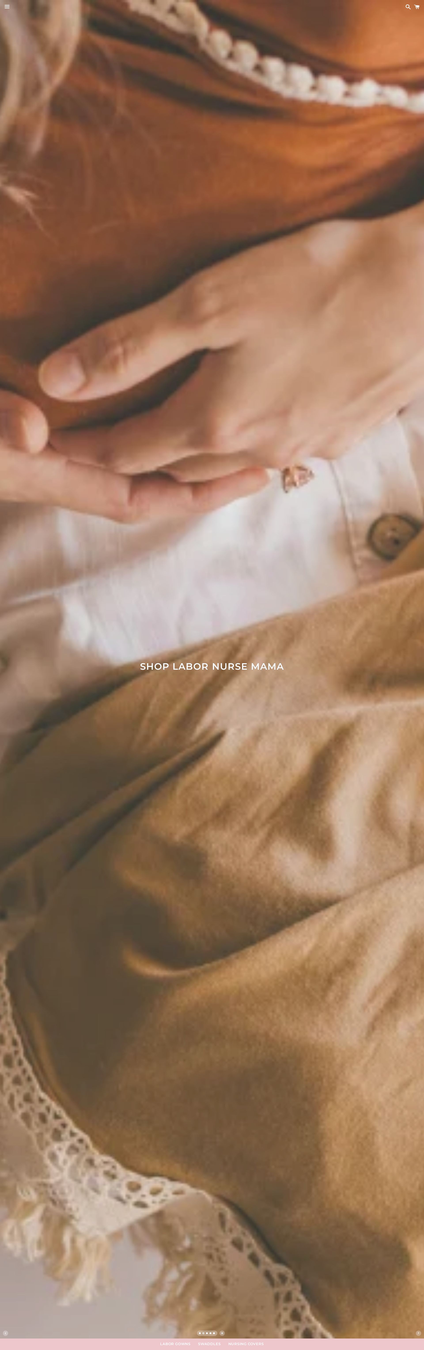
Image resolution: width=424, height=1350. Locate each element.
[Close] (283, 615)
